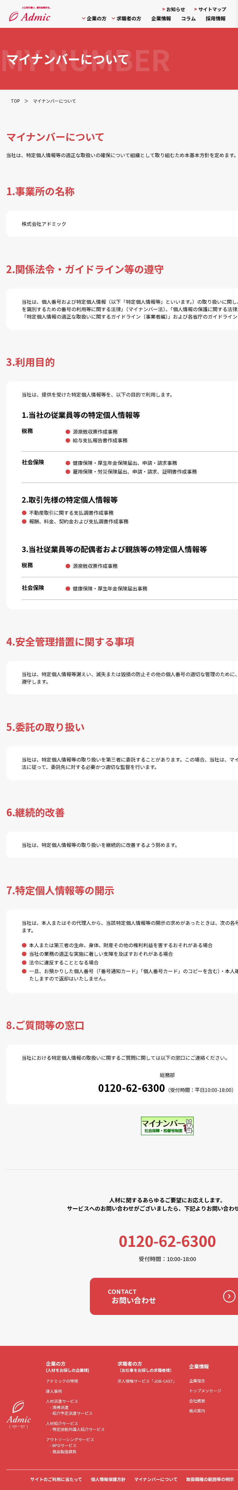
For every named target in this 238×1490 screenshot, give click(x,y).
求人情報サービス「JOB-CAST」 (147, 1381)
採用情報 (216, 18)
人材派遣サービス (62, 1401)
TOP (15, 101)
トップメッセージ (205, 1390)
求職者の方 (129, 18)
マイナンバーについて (156, 1479)
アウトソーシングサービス (70, 1439)
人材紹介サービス (62, 1423)
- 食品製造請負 (63, 1451)
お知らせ (175, 9)
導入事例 (54, 1391)
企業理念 (197, 1381)
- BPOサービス (63, 1445)
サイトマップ (212, 9)
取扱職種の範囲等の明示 (210, 1479)
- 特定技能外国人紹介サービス (77, 1429)
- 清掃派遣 (59, 1407)
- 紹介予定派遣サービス (71, 1413)
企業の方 (97, 18)
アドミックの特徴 (62, 1381)
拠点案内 (197, 1411)
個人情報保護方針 (108, 1479)
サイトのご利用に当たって (56, 1479)
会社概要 (197, 1401)
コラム (188, 18)
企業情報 (161, 18)
